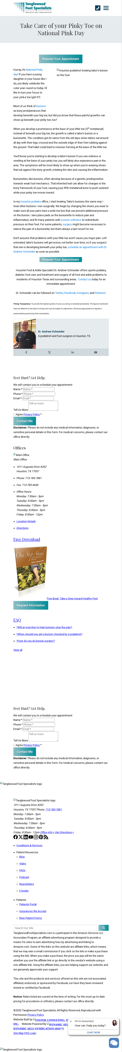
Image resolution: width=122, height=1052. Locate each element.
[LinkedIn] (26, 838)
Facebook (70, 292)
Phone (18, 393)
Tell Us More (20, 409)
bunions (41, 106)
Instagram (83, 292)
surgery (67, 224)
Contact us (84, 279)
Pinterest (100, 292)
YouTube (95, 352)
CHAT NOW (93, 1032)
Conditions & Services (29, 845)
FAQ (17, 619)
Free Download (26, 539)
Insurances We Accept (32, 911)
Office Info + (47, 832)
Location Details (25, 521)
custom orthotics (71, 219)
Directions (22, 528)
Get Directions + (64, 832)
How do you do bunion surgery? (35, 640)
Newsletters (26, 884)
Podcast (24, 877)
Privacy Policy (32, 414)
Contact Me (25, 421)
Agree (28, 414)
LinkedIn (72, 352)
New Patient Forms (30, 918)
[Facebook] (15, 838)
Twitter (59, 292)
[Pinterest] (41, 838)
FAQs (22, 870)
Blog (22, 856)
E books (24, 890)
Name (17, 389)
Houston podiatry (31, 201)
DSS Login (30, 1033)
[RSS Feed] (46, 838)
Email (17, 398)
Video (22, 863)
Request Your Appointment (60, 59)
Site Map (18, 1033)
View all (17, 650)
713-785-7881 (53, 809)
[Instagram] (36, 838)
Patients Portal (28, 904)
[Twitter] (21, 838)
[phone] (97, 8)
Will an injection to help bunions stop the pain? (44, 627)
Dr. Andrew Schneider (51, 331)
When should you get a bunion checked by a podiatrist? (49, 634)
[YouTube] (31, 838)
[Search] (103, 928)
